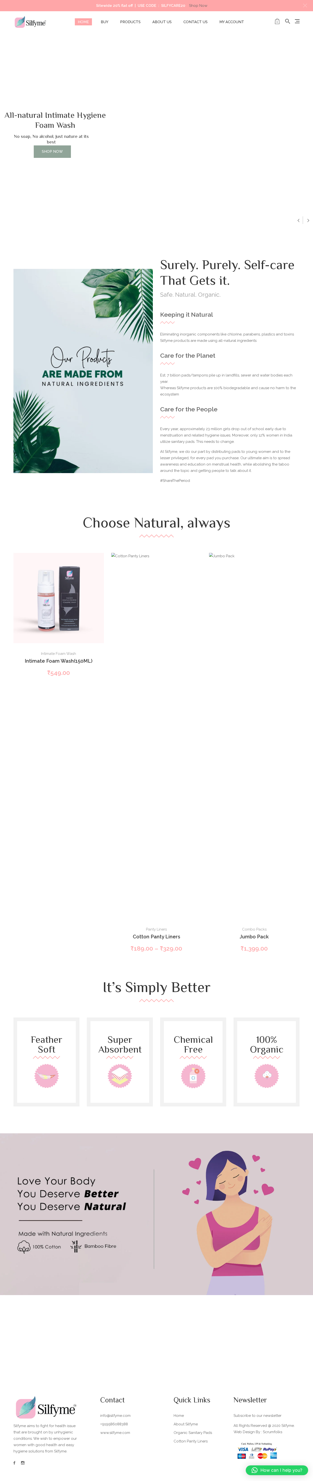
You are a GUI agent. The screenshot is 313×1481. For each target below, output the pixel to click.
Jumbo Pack (254, 937)
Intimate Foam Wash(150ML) (58, 661)
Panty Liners (156, 929)
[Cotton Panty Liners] (156, 736)
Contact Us (195, 22)
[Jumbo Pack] (254, 736)
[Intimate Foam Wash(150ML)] (58, 598)
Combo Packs (254, 929)
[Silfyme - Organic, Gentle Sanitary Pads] (30, 22)
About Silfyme (186, 1424)
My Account (231, 22)
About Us (162, 22)
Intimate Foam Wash (58, 653)
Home (83, 22)
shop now (52, 151)
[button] (305, 5)
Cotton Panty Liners (156, 937)
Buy (104, 22)
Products (130, 22)
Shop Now (198, 5)
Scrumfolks (272, 1432)
